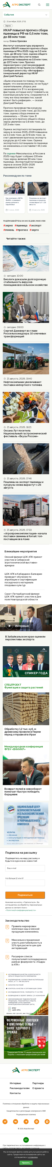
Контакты (15, 1093)
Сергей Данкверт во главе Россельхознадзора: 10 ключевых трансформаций (25, 333)
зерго (35, 229)
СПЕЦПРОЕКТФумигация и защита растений (23, 686)
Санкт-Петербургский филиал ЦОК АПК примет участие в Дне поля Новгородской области (23, 596)
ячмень (9, 229)
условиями (33, 1157)
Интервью (22, 625)
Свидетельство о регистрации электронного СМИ (26, 1111)
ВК (44, 221)
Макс (38, 221)
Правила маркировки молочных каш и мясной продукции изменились (25, 929)
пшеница (22, 225)
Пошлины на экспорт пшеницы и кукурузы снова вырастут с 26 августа (37, 201)
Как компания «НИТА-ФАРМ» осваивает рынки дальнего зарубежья (14, 201)
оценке (11, 153)
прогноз (23, 229)
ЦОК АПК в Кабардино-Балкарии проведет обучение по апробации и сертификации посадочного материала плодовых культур (23, 580)
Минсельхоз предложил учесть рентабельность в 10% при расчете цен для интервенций (27, 944)
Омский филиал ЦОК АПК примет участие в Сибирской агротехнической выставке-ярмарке (23, 561)
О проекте (38, 1088)
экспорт (36, 225)
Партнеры (38, 1083)
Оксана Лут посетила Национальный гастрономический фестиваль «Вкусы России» (25, 433)
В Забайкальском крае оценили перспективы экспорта (25, 638)
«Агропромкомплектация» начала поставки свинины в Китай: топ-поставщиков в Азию (25, 536)
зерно (9, 225)
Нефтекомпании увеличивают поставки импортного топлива (23, 383)
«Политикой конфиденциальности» (20, 910)
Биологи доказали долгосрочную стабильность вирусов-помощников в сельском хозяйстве (26, 282)
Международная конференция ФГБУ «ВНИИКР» (23, 748)
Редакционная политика (26, 1115)
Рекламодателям (20, 1088)
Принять (26, 1163)
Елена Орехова (18, 41)
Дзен (32, 221)
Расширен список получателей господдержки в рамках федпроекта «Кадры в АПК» (29, 960)
